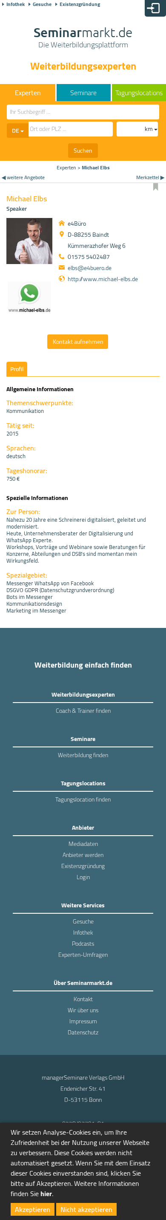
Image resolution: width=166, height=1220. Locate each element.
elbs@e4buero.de (90, 267)
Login (83, 877)
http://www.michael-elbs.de (103, 279)
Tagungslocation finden (83, 799)
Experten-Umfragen (83, 954)
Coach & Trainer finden (83, 710)
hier (46, 1193)
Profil (16, 369)
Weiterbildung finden (83, 755)
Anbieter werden (83, 854)
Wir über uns (83, 1010)
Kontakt (83, 999)
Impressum (83, 1021)
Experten (66, 167)
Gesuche (42, 4)
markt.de (83, 38)
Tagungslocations (139, 92)
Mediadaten (83, 843)
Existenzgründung (80, 4)
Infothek (15, 4)
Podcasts (83, 943)
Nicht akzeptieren (86, 1209)
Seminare (83, 92)
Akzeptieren (32, 1209)
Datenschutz (83, 1032)
